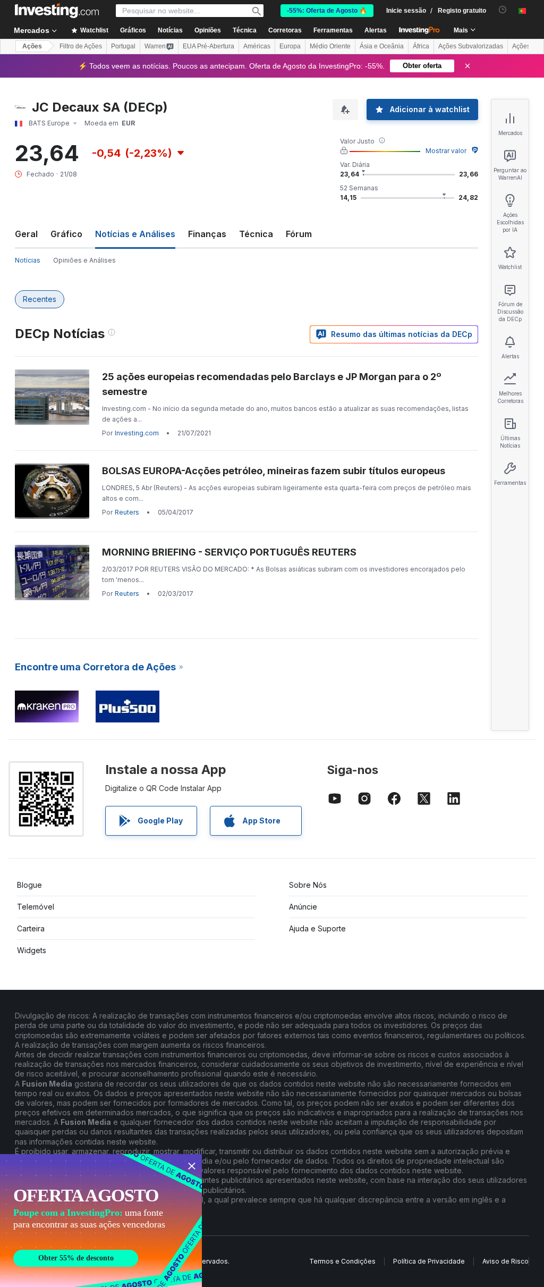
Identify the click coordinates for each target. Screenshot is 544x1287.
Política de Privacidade (429, 1261)
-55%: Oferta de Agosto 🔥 (327, 10)
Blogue (29, 884)
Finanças (207, 234)
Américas (256, 46)
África (421, 46)
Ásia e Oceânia (382, 46)
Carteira (31, 928)
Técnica (256, 234)
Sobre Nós (308, 884)
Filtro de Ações (81, 46)
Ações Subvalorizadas (470, 46)
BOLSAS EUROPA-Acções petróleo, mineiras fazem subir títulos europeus (273, 470)
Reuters (127, 512)
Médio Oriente (330, 46)
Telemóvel (35, 906)
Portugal (123, 46)
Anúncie (303, 906)
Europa (290, 46)
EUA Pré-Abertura (208, 46)
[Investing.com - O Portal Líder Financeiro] (57, 10)
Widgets (31, 950)
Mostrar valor (446, 151)
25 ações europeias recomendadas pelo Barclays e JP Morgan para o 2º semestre (271, 384)
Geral (26, 234)
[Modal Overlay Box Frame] (101, 1220)
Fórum (299, 234)
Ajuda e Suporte (317, 928)
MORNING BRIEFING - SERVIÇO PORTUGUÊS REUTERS (229, 552)
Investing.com (137, 433)
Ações (32, 46)
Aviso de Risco (505, 1261)
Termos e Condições (342, 1261)
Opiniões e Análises (84, 260)
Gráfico (66, 234)
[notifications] (503, 10)
